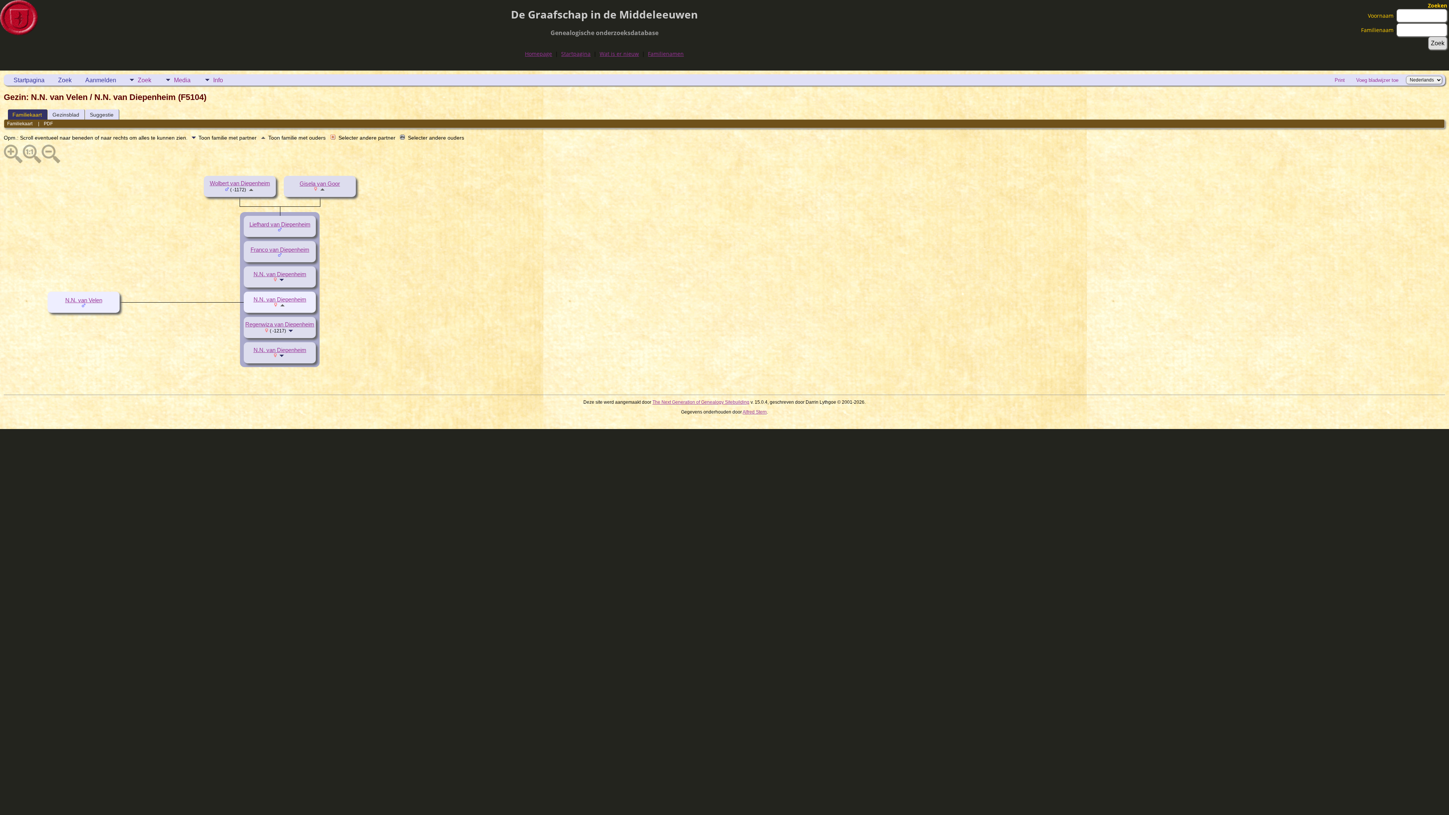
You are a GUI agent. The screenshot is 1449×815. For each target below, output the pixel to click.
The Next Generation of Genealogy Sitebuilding (700, 402)
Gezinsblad (65, 115)
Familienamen (666, 53)
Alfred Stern (755, 412)
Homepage (538, 53)
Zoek (65, 80)
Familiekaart (27, 115)
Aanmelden (100, 80)
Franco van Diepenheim (280, 250)
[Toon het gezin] (282, 280)
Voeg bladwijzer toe (1377, 80)
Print (1340, 80)
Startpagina (576, 53)
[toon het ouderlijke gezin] (251, 189)
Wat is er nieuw (619, 53)
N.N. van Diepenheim (280, 274)
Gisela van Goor (320, 184)
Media (182, 80)
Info (218, 80)
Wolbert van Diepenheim (240, 183)
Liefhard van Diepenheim (280, 224)
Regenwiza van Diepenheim (279, 324)
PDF (48, 123)
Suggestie (102, 115)
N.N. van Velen (83, 300)
